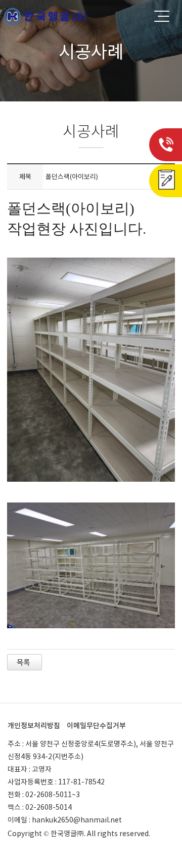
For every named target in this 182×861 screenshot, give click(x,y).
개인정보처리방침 (34, 725)
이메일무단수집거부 (96, 725)
